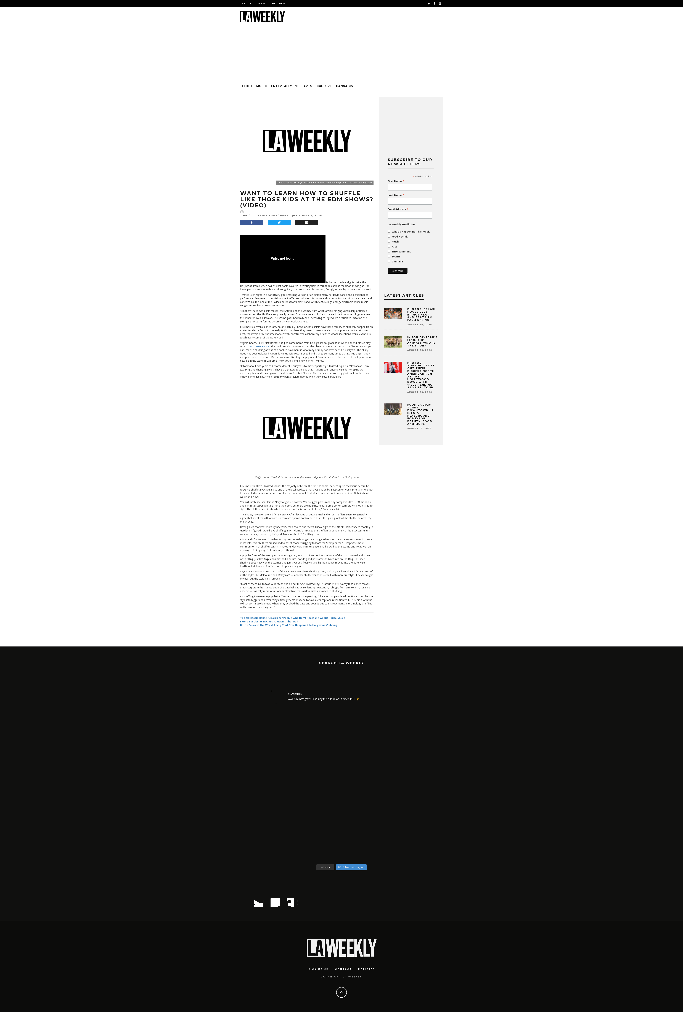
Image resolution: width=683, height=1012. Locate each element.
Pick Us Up (318, 969)
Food (247, 86)
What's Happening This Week (411, 231)
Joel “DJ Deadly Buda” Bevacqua (268, 215)
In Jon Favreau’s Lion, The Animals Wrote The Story (422, 341)
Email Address (398, 209)
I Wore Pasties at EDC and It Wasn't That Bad (269, 621)
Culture (324, 86)
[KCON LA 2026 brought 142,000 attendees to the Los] (359, 784)
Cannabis (344, 86)
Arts (307, 86)
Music (261, 86)
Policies (366, 969)
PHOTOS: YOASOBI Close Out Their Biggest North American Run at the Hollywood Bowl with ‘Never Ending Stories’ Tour (421, 375)
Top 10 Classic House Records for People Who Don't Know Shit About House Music (292, 618)
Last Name (396, 195)
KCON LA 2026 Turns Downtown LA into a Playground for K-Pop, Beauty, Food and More (420, 414)
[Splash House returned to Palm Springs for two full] (286, 784)
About (246, 3)
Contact (261, 3)
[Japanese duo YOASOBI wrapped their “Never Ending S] (323, 784)
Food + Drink (400, 236)
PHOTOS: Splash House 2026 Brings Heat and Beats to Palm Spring (422, 314)
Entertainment (285, 86)
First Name (396, 181)
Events (396, 256)
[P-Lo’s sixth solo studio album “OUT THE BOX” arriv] (396, 784)
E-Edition (278, 3)
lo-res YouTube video (258, 346)
